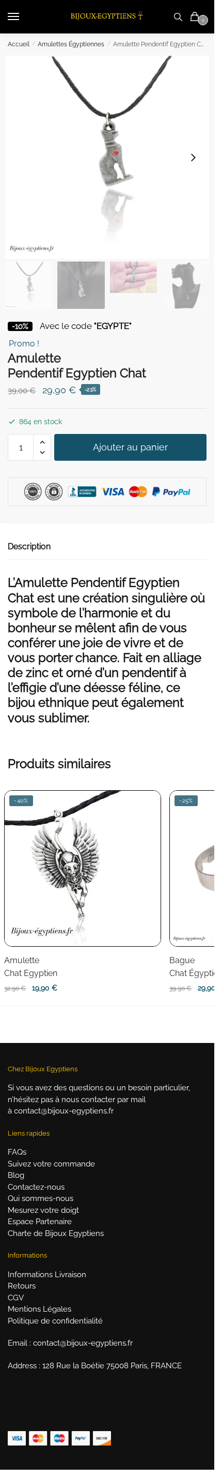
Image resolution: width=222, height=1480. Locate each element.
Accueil (18, 44)
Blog (16, 1175)
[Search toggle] (178, 16)
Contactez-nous (36, 1187)
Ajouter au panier (130, 447)
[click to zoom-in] (107, 157)
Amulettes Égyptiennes (71, 44)
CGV (16, 1297)
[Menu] (23, 17)
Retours (22, 1286)
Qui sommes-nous (40, 1198)
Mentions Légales (39, 1309)
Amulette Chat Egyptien (30, 967)
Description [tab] (29, 546)
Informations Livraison (47, 1274)
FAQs (17, 1152)
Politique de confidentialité (55, 1321)
